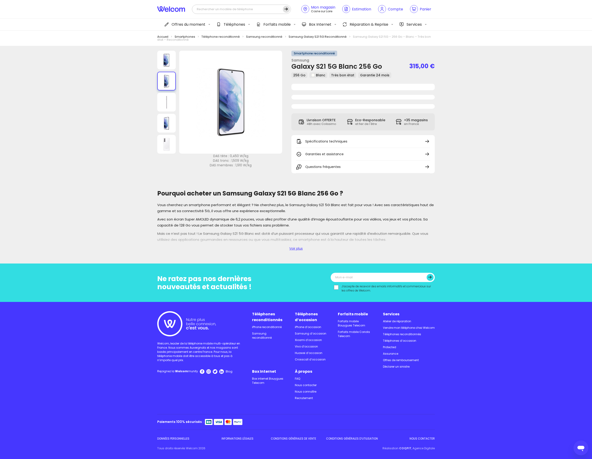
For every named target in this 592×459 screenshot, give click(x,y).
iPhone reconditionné (267, 327)
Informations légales (237, 438)
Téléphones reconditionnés (267, 317)
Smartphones (185, 36)
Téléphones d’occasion (306, 317)
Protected (389, 347)
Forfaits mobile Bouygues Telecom (351, 323)
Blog (229, 371)
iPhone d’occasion (308, 327)
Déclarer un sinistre (396, 367)
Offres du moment (188, 24)
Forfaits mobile (277, 24)
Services (414, 24)
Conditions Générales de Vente (293, 438)
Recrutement (304, 398)
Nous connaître (305, 392)
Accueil (162, 36)
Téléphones (234, 24)
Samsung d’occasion (310, 333)
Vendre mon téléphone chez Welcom (409, 328)
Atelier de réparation (397, 321)
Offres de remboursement (401, 360)
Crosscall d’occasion (310, 359)
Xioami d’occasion (308, 340)
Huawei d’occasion (308, 353)
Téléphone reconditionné (220, 36)
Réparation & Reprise (369, 24)
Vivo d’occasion (306, 346)
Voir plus (296, 248)
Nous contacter (306, 385)
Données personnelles (173, 438)
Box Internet (320, 24)
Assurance (390, 354)
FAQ (297, 379)
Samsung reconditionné (264, 36)
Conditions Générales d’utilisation (352, 438)
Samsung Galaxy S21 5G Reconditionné (318, 36)
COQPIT (405, 448)
